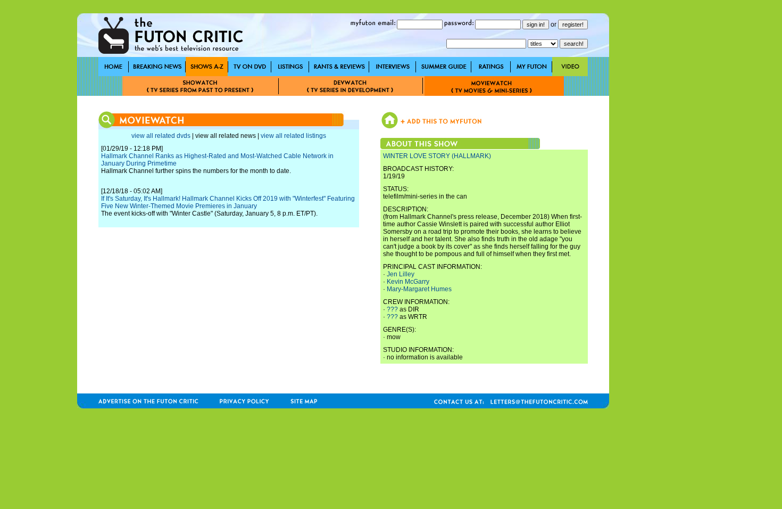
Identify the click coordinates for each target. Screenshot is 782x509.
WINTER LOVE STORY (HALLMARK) (437, 156)
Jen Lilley (400, 274)
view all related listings (293, 135)
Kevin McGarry (408, 281)
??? (392, 309)
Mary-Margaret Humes (419, 289)
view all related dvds (160, 135)
